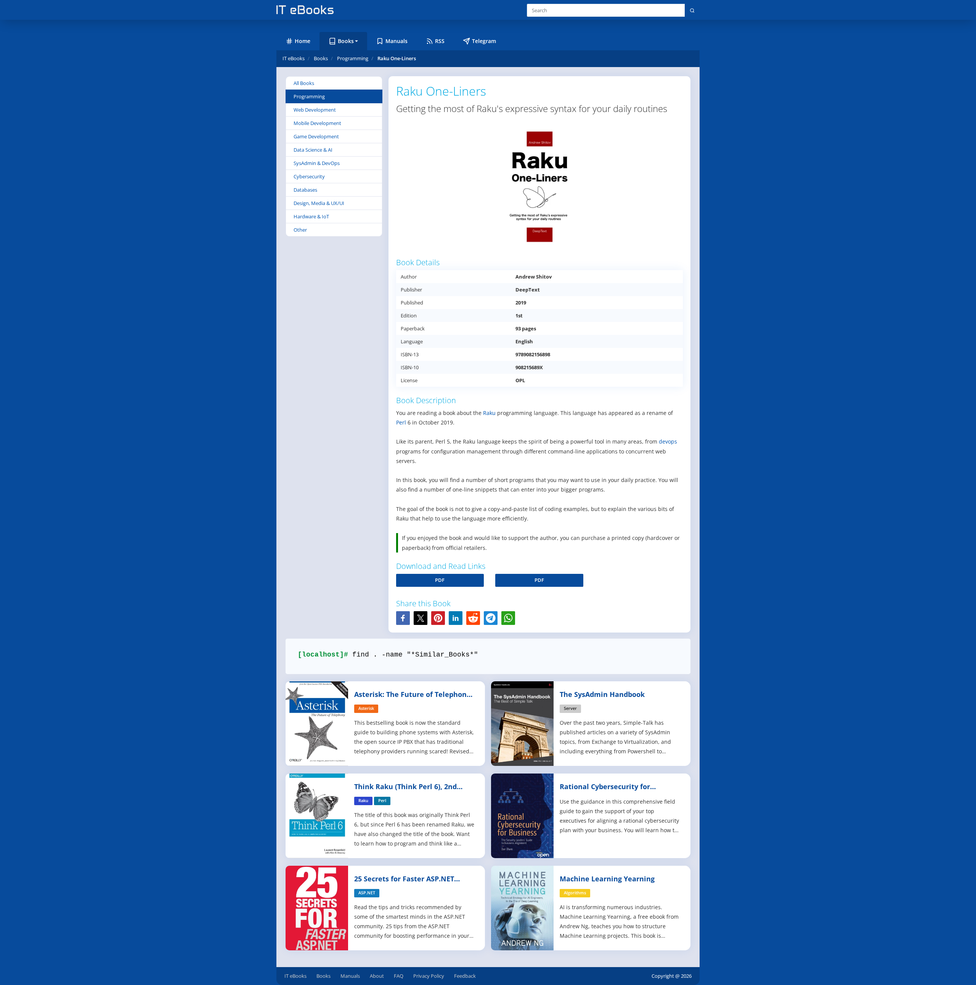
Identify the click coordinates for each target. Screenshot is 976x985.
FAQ (398, 975)
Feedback (465, 975)
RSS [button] (440, 41)
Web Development (315, 109)
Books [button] (346, 41)
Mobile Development (317, 123)
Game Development (316, 136)
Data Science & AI (313, 149)
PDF (440, 580)
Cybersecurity (309, 176)
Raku (489, 412)
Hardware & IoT (311, 216)
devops (668, 441)
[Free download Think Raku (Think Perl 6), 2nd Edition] (317, 814)
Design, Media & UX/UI (319, 203)
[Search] (692, 10)
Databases (305, 189)
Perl (401, 422)
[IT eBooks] (305, 9)
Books (323, 975)
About (377, 975)
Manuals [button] (396, 41)
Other (300, 229)
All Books (304, 83)
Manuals (350, 975)
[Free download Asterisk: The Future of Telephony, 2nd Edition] (317, 722)
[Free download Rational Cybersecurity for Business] (522, 814)
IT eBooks (294, 58)
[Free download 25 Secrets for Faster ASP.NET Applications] (317, 907)
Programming (309, 96)
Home (302, 41)
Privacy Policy (428, 975)
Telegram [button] (484, 41)
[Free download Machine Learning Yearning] (522, 907)
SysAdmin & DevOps (317, 163)
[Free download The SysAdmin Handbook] (522, 722)
